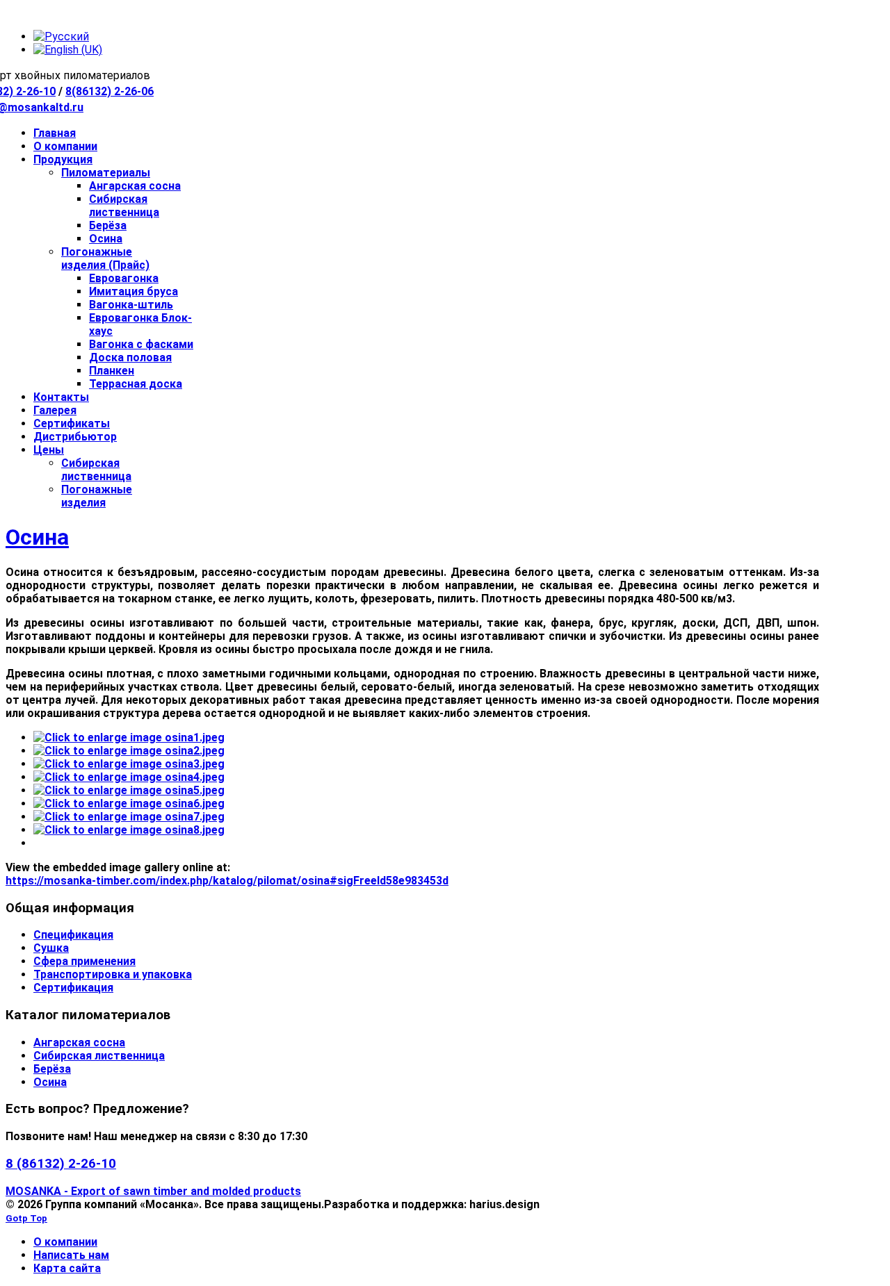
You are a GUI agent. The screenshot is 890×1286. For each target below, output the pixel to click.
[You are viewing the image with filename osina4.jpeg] (129, 777)
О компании (65, 1241)
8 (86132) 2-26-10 (61, 1163)
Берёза (52, 1068)
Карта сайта (67, 1268)
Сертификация (73, 987)
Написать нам (71, 1255)
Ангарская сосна (79, 1042)
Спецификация (73, 934)
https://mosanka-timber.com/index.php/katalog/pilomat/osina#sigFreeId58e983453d (227, 880)
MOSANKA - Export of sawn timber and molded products (153, 1191)
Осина (37, 537)
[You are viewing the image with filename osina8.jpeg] (129, 829)
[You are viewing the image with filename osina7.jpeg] (129, 816)
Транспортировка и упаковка (112, 974)
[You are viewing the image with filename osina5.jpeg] (129, 790)
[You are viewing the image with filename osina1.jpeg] (129, 737)
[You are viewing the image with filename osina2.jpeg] (129, 750)
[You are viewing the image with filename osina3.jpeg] (129, 763)
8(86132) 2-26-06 (109, 91)
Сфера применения (84, 961)
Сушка (51, 948)
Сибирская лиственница (99, 1055)
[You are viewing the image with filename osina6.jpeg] (129, 803)
